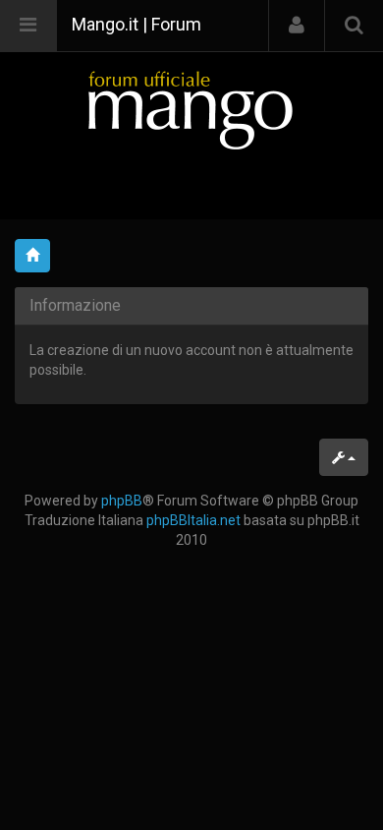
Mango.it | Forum (136, 24)
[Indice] (191, 109)
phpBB (121, 500)
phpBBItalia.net (193, 520)
